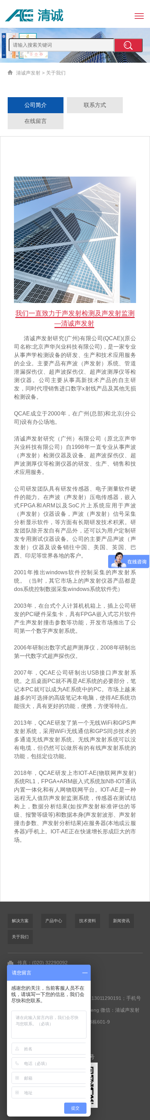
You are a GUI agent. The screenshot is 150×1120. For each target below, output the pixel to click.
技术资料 (87, 920)
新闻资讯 (121, 920)
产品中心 (53, 920)
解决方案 (20, 920)
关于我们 (56, 73)
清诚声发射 (28, 73)
